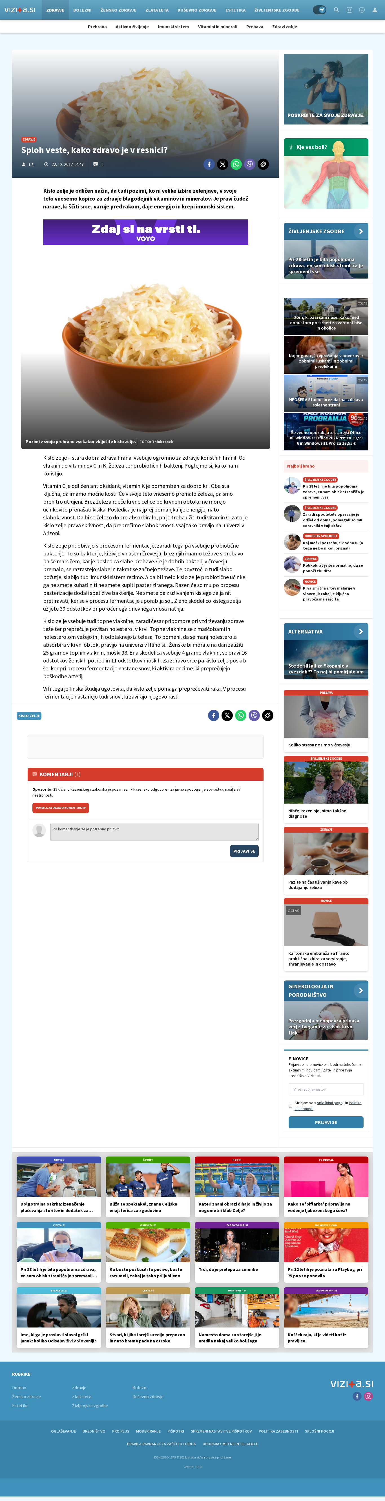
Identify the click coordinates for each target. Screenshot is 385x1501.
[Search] (336, 10)
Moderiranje (148, 1431)
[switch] (319, 9)
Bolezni (82, 10)
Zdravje (55, 10)
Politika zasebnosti (278, 1431)
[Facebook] (362, 10)
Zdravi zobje (284, 26)
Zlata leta (157, 10)
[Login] (374, 10)
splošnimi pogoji (330, 1102)
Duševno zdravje (197, 10)
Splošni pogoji (319, 1431)
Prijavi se (244, 851)
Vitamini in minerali (217, 26)
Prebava (254, 26)
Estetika (235, 10)
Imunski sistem (173, 26)
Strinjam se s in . (328, 1105)
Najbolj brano (301, 466)
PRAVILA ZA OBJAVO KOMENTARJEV (61, 808)
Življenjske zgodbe (277, 10)
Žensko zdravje (118, 10)
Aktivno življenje (132, 26)
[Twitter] (222, 164)
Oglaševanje (63, 1431)
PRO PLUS (120, 1431)
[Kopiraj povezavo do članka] (263, 164)
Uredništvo (94, 1431)
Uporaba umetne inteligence (230, 1443)
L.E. (31, 164)
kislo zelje (29, 715)
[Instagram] (349, 10)
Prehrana (97, 26)
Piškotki (175, 1431)
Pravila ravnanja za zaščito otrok (161, 1443)
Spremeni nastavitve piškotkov (221, 1431)
